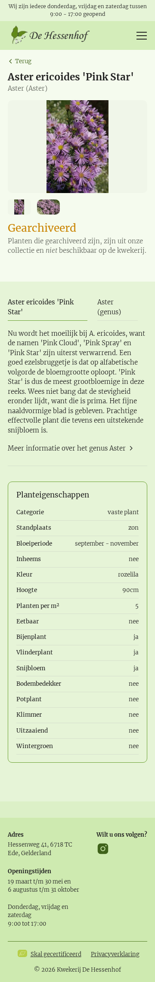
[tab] (47, 308)
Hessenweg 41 (27, 844)
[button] (140, 35)
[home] (53, 35)
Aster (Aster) (27, 88)
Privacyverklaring (115, 954)
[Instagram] (102, 848)
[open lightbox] (77, 146)
